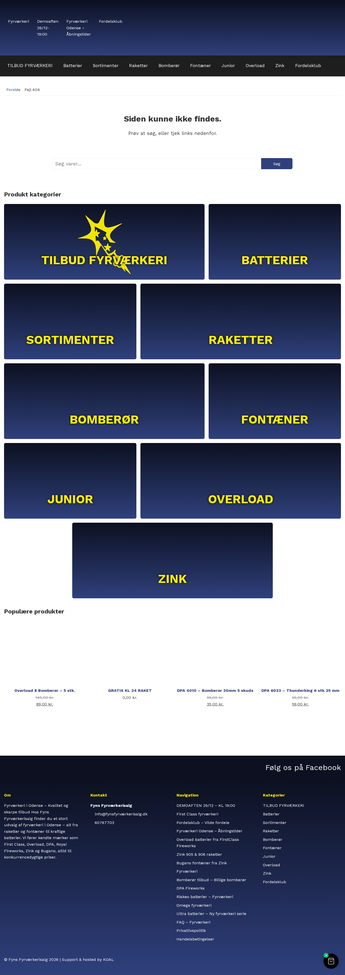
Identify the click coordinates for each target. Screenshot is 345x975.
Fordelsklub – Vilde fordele (203, 822)
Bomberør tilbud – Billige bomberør (211, 879)
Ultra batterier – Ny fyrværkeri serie (211, 913)
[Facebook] (299, 767)
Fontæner (200, 65)
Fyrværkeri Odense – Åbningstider (78, 28)
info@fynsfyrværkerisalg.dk (121, 814)
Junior (228, 65)
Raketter (138, 65)
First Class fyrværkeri (197, 814)
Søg (276, 163)
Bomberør (169, 65)
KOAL (108, 959)
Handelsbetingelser (195, 939)
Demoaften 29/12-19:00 (47, 28)
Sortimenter (105, 65)
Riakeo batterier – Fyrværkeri (205, 896)
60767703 (104, 822)
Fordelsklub (110, 21)
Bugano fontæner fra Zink (202, 863)
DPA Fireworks (191, 888)
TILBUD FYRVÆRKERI (30, 65)
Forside (13, 89)
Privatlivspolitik (191, 930)
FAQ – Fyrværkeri (193, 922)
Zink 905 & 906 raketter (199, 854)
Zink (279, 65)
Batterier (72, 65)
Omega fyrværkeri (194, 905)
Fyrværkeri (18, 21)
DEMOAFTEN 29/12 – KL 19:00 (206, 805)
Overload (255, 65)
